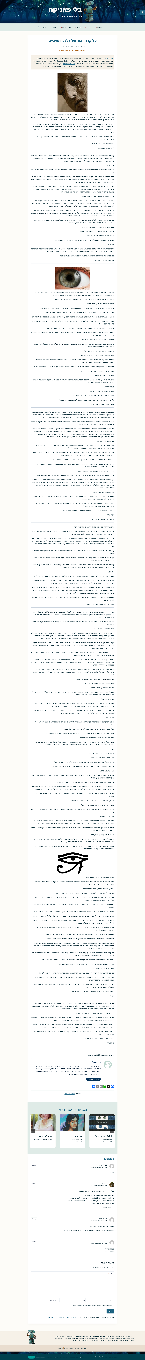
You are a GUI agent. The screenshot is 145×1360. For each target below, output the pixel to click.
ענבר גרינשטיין (70, 1094)
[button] (142, 12)
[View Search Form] (38, 27)
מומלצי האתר (80, 51)
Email (82, 1300)
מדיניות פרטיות (68, 1348)
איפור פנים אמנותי (69, 64)
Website (53, 1300)
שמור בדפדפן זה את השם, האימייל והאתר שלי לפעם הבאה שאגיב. (92, 1306)
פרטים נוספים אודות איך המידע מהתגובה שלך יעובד (61, 1317)
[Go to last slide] (112, 1131)
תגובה (111, 1274)
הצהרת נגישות (78, 1348)
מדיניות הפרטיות (40, 1357)
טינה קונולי (77, 47)
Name (111, 1300)
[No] (143, 1357)
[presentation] (102, 1122)
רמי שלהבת (106, 1139)
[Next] (33, 1131)
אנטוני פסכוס (75, 1139)
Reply (34, 1165)
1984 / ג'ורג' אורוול (103, 1136)
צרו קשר (45, 27)
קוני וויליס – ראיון (45, 1136)
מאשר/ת (31, 1357)
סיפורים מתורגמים (66, 51)
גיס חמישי (78, 1136)
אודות (54, 27)
